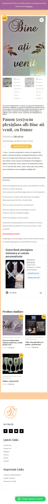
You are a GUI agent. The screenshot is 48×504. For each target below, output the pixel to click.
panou (41, 167)
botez (19, 167)
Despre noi (7, 448)
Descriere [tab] (6, 180)
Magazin (6, 452)
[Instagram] (11, 431)
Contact (6, 461)
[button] (41, 20)
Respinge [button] (29, 6)
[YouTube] (16, 431)
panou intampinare (9, 169)
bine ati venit (12, 167)
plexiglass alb (31, 169)
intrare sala (30, 167)
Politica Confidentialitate (12, 475)
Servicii (6, 455)
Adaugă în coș (21, 146)
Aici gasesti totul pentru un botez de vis (31, 107)
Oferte (5, 458)
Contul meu (7, 445)
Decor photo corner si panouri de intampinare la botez (22, 113)
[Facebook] (5, 431)
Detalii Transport (9, 478)
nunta (36, 167)
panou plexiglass (21, 169)
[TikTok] (22, 431)
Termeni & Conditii (9, 481)
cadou (24, 167)
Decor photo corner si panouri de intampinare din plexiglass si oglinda (23, 111)
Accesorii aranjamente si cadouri (14, 106)
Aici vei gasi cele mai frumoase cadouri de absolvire (21, 109)
